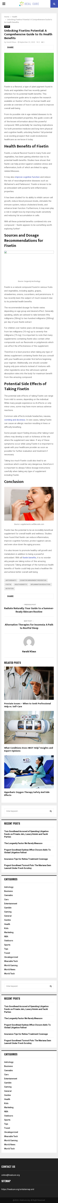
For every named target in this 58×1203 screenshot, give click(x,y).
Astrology (8, 887)
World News (9, 969)
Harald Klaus (11, 42)
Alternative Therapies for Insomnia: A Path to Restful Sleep (29, 626)
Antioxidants (11, 580)
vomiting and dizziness (14, 420)
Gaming (8, 912)
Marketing (9, 932)
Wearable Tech (11, 961)
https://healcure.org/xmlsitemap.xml (17, 1189)
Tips (6, 949)
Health (7, 26)
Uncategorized (11, 957)
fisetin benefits (29, 557)
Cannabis (8, 895)
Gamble (7, 908)
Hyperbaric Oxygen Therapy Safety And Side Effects (27, 793)
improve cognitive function (27, 177)
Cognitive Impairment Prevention (33, 580)
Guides (7, 920)
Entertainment (10, 903)
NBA (6, 936)
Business (8, 891)
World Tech (9, 973)
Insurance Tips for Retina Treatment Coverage (26, 859)
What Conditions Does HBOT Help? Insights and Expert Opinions (28, 749)
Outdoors (8, 940)
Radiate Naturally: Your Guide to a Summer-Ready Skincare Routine (29, 610)
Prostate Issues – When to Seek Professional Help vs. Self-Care (27, 705)
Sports (7, 945)
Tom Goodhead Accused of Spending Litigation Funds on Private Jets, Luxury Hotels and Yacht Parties (26, 834)
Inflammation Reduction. (41, 584)
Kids (6, 928)
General (8, 916)
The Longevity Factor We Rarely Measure (23, 843)
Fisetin (8, 584)
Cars (6, 899)
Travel (7, 953)
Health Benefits (21, 584)
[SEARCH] (51, 811)
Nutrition (10, 588)
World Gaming (11, 965)
